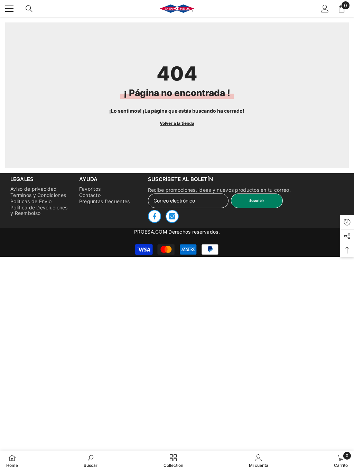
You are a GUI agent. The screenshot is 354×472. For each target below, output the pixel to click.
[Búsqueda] (29, 8)
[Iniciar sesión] (325, 8)
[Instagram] (172, 216)
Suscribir (256, 200)
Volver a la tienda (177, 123)
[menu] (9, 8)
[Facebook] (154, 216)
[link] (90, 461)
